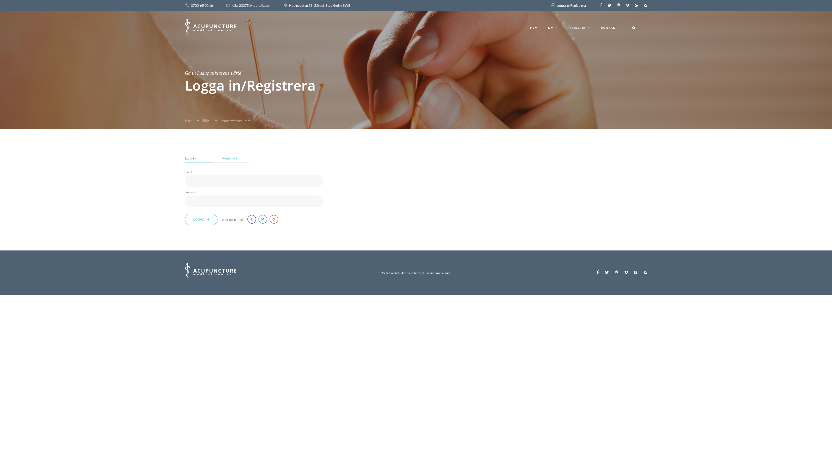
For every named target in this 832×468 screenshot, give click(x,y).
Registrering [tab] (231, 158)
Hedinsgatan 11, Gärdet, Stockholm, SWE (319, 5)
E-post (188, 172)
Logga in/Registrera (571, 5)
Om (550, 28)
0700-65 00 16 (202, 5)
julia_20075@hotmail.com (251, 5)
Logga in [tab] (191, 158)
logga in (201, 219)
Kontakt (609, 28)
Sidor (206, 120)
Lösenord (190, 192)
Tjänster (577, 28)
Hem (533, 28)
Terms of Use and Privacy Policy (432, 273)
